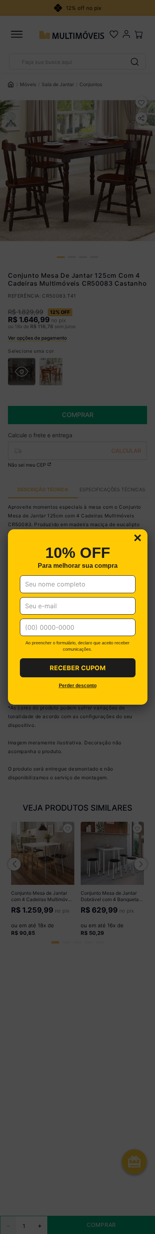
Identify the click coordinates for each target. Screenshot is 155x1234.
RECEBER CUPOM (78, 668)
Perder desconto (78, 685)
